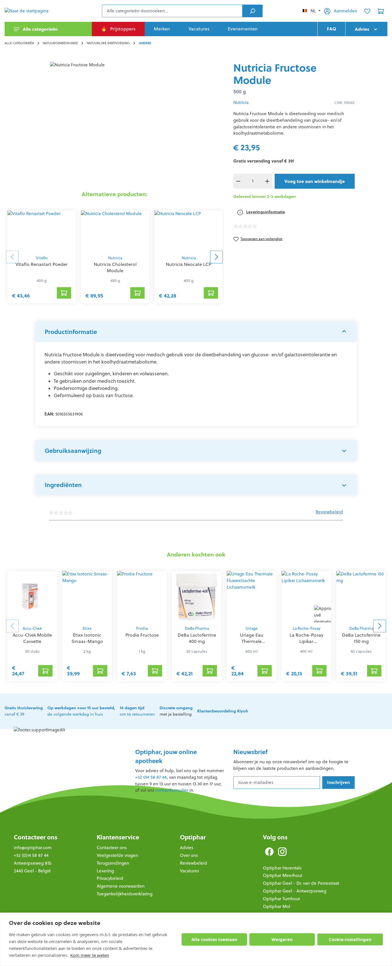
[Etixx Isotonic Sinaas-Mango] (87, 597)
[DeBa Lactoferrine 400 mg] (197, 597)
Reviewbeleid (329, 512)
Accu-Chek (32, 628)
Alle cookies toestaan (214, 939)
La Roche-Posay (306, 628)
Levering (105, 871)
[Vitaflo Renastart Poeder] (41, 231)
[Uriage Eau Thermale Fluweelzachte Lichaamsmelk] (251, 597)
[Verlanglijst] (367, 11)
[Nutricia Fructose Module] (114, 123)
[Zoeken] (252, 11)
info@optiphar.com (33, 848)
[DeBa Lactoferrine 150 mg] (361, 597)
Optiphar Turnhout (281, 899)
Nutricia (115, 258)
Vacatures (189, 871)
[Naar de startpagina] (33, 10)
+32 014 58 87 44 (151, 777)
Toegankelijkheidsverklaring (124, 894)
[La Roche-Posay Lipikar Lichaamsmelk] (306, 597)
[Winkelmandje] (380, 11)
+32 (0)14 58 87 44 (31, 855)
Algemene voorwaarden (121, 886)
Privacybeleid (110, 878)
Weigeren (282, 939)
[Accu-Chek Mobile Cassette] (32, 597)
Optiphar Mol (276, 906)
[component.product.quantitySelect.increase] (267, 181)
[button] (196, 331)
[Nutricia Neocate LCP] (188, 231)
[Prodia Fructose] (142, 597)
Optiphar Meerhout (282, 875)
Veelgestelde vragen (117, 855)
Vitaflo (42, 258)
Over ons (189, 855)
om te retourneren (137, 711)
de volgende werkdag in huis (81, 711)
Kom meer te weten (89, 955)
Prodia (142, 628)
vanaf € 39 (24, 711)
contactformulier (172, 790)
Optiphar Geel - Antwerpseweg (294, 891)
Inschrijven (338, 782)
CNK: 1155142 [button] (344, 102)
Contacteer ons (35, 837)
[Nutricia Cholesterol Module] (115, 231)
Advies (186, 848)
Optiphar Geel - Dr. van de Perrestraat (301, 883)
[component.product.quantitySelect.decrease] (238, 181)
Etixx (87, 628)
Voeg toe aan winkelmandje (314, 181)
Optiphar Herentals (282, 868)
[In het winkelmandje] (64, 293)
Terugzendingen (113, 863)
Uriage (252, 628)
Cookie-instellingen (350, 939)
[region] (114, 123)
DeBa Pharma (197, 628)
